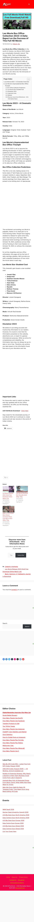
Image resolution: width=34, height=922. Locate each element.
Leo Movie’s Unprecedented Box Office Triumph (16, 84)
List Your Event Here (9, 831)
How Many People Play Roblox (13, 743)
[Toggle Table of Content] (28, 79)
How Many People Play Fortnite (13, 740)
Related (10, 95)
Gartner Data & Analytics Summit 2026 (15, 812)
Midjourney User (8, 745)
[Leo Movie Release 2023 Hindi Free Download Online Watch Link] (8, 489)
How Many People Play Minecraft (14, 748)
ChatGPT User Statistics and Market (15, 732)
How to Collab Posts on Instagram (14, 737)
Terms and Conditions (17, 883)
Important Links (12, 93)
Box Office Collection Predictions (16, 87)
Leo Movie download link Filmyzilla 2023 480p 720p (22, 495)
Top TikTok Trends (9, 726)
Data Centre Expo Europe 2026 (13, 823)
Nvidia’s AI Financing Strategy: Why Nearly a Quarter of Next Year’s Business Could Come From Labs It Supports (17, 776)
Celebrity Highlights (11, 566)
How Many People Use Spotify (13, 718)
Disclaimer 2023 (12, 91)
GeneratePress (20, 888)
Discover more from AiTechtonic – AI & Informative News (18, 98)
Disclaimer (21, 880)
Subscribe (21, 555)
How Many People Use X (11, 751)
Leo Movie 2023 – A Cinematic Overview (17, 81)
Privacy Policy (23, 877)
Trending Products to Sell (11, 723)
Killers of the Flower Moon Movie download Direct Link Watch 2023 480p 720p (8, 517)
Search (5, 623)
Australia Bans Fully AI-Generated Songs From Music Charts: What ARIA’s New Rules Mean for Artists (17, 782)
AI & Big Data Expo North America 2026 (16, 815)
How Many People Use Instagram (14, 729)
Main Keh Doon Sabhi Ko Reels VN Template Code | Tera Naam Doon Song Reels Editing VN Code (16, 789)
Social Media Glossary (10, 715)
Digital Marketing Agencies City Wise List (17, 712)
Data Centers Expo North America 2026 (16, 818)
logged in (14, 589)
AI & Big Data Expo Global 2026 (13, 826)
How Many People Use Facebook (14, 721)
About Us (14, 877)
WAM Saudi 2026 (8, 809)
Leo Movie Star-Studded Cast (16, 89)
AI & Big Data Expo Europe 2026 (13, 820)
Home (8, 877)
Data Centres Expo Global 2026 (13, 829)
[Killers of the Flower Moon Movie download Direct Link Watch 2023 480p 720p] (8, 509)
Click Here (24, 411)
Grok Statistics (7, 734)
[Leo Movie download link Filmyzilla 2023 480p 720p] (22, 489)
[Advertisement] (17, 684)
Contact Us (13, 880)
